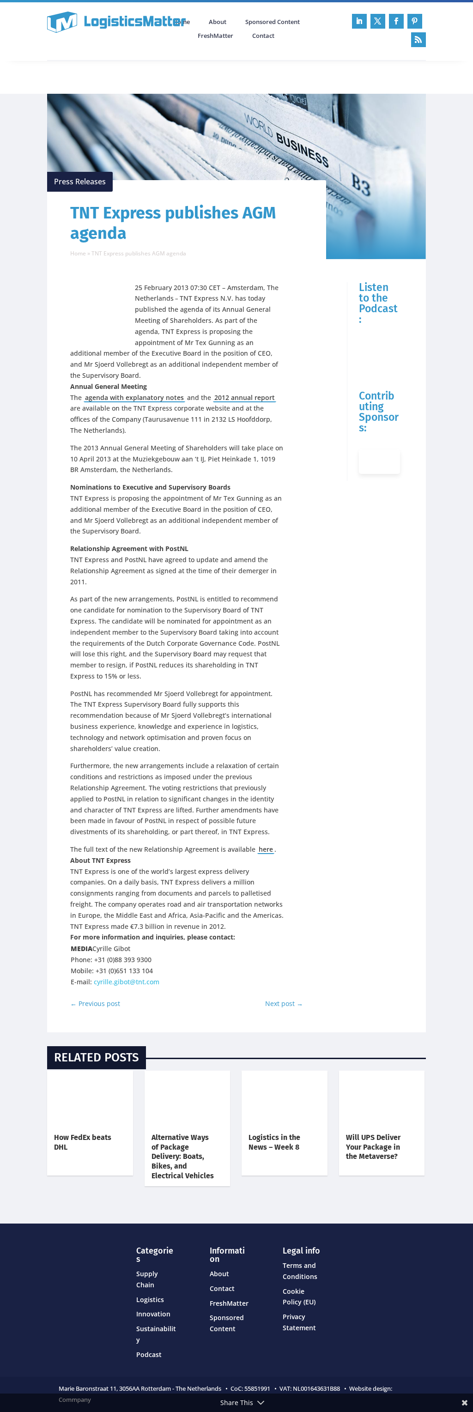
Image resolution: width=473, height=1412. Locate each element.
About (217, 22)
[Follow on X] (377, 21)
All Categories (73, 76)
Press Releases (80, 181)
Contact (263, 36)
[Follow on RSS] (418, 39)
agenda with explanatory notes (134, 397)
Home (78, 253)
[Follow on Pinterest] (414, 21)
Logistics (150, 1299)
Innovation (153, 1313)
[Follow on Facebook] (396, 21)
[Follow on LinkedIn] (359, 21)
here (266, 849)
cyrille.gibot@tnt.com (126, 981)
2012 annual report (244, 397)
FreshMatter (215, 36)
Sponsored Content (272, 22)
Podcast (145, 76)
